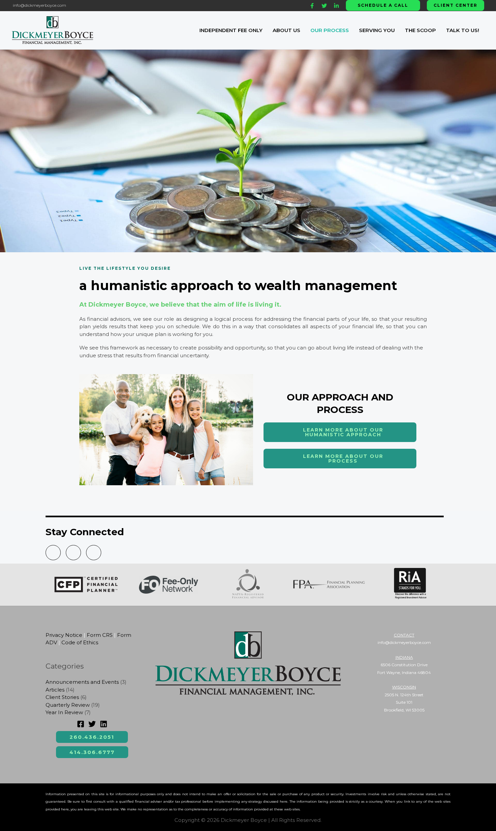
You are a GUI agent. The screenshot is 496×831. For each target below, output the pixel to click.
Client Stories (62, 697)
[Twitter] (324, 5)
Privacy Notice (64, 635)
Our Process (329, 30)
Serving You (377, 30)
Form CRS (100, 635)
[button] (383, 5)
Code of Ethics (79, 642)
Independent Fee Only (231, 30)
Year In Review (64, 712)
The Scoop (420, 30)
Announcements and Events (82, 682)
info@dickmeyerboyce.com (39, 5)
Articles (55, 689)
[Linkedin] (336, 5)
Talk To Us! (462, 30)
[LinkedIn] (103, 724)
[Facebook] (312, 5)
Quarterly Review (68, 705)
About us (286, 30)
